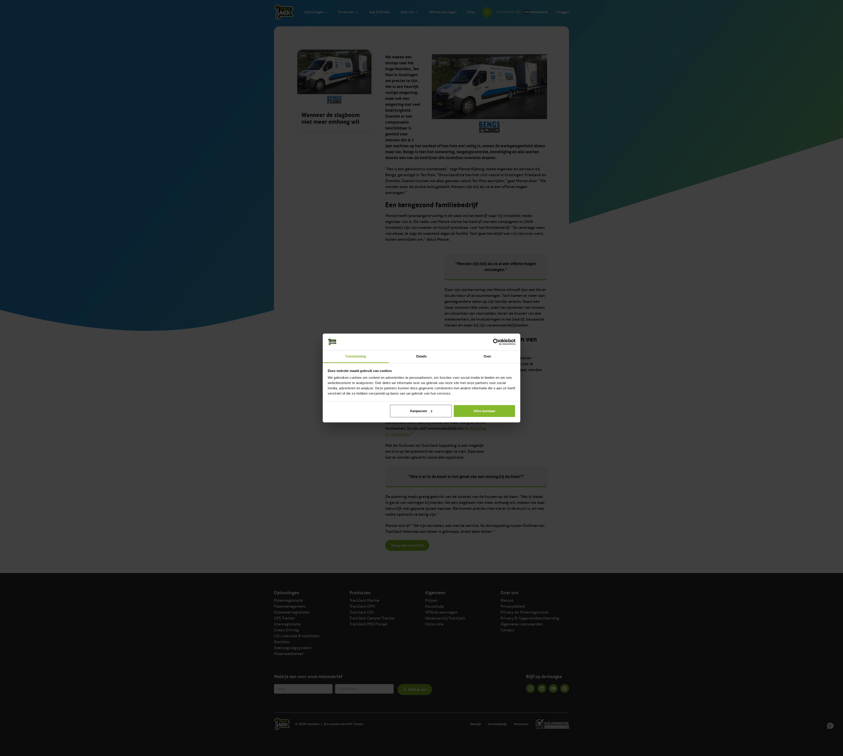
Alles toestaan (484, 411)
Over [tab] (487, 356)
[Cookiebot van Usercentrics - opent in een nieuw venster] (496, 342)
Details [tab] (421, 356)
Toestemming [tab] (355, 356)
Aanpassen (418, 411)
